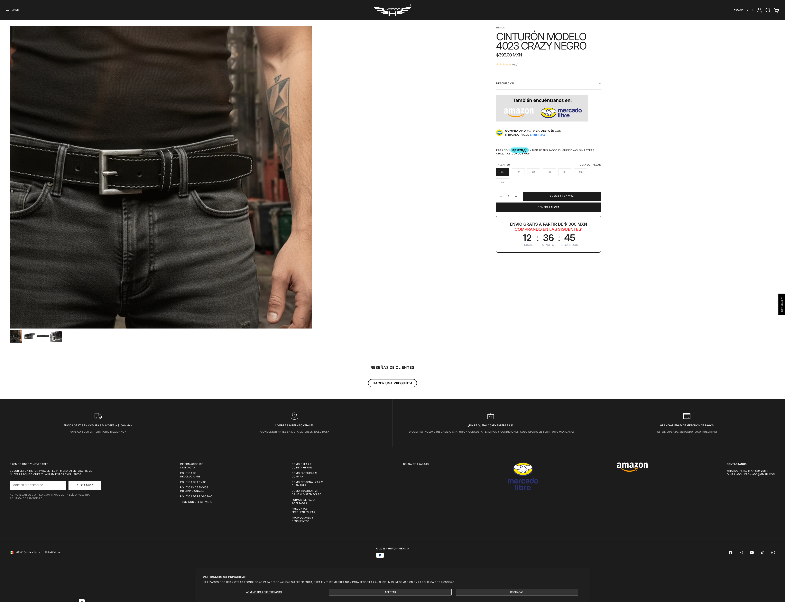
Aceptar (390, 592)
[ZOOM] (302, 319)
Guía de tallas (590, 165)
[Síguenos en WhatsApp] (773, 552)
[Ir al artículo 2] (29, 336)
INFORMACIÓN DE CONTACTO (191, 465)
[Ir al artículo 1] (16, 336)
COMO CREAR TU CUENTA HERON (303, 465)
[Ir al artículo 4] (56, 336)
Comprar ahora (548, 207)
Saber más (537, 135)
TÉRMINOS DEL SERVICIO (196, 501)
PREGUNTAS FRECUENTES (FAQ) (304, 510)
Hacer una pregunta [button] (393, 383)
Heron (500, 27)
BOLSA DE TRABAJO (416, 464)
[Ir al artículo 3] (43, 336)
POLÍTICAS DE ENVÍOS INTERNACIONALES (194, 489)
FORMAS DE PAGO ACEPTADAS (303, 501)
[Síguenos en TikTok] (762, 552)
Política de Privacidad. (438, 582)
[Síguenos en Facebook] (731, 552)
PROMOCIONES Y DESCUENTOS (303, 519)
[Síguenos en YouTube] (752, 552)
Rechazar (517, 592)
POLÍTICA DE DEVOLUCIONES (190, 474)
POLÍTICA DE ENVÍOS (193, 482)
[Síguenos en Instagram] (741, 552)
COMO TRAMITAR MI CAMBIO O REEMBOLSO (307, 492)
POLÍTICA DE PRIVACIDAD (196, 496)
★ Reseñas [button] (781, 304)
